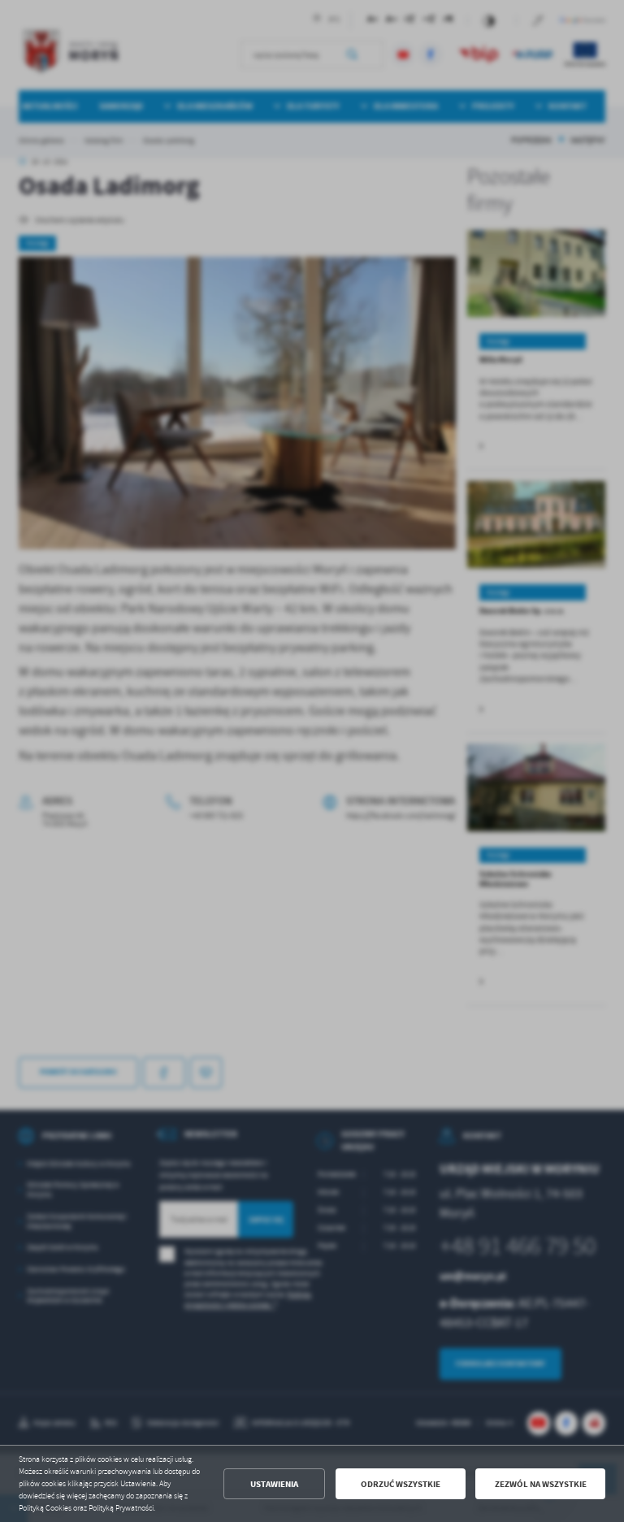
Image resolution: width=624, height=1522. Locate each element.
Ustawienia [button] (274, 1484)
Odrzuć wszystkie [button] (400, 1484)
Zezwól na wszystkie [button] (541, 1484)
